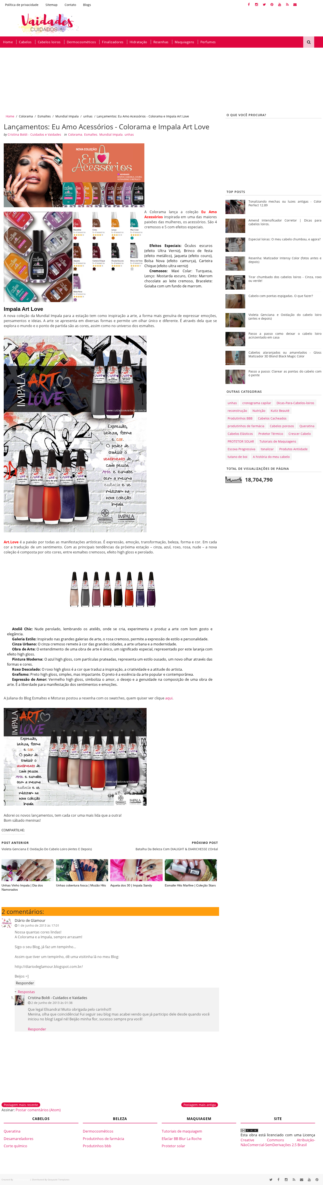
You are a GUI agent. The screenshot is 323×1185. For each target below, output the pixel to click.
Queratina (306, 426)
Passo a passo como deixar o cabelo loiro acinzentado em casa (285, 335)
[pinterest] (272, 4)
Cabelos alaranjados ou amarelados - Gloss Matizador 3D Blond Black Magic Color (285, 354)
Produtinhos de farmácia (103, 1138)
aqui (168, 698)
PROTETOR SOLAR (241, 441)
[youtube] (279, 4)
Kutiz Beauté (280, 411)
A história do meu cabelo (271, 457)
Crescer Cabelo (300, 434)
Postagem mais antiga (199, 1105)
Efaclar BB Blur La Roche (182, 1138)
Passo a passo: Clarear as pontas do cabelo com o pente (285, 373)
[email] (295, 4)
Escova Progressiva (241, 449)
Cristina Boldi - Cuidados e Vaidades (57, 997)
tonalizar (267, 449)
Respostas (26, 991)
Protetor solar (173, 1146)
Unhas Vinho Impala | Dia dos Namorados (22, 887)
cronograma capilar (256, 403)
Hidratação (138, 42)
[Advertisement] (132, 80)
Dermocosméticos (81, 42)
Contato (70, 5)
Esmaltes (44, 116)
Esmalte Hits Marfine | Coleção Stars (190, 885)
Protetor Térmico (270, 434)
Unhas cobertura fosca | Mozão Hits (81, 885)
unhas (88, 116)
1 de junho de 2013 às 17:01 (38, 925)
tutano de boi (237, 457)
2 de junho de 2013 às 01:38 (52, 1003)
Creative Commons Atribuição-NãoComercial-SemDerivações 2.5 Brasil (278, 1142)
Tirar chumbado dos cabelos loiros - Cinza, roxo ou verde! (285, 279)
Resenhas (161, 42)
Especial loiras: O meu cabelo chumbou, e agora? (285, 239)
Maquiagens (184, 42)
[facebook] (249, 4)
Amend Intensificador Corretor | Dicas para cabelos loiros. (285, 222)
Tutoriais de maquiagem (182, 1131)
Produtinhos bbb (97, 1146)
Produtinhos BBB (240, 418)
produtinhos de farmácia (246, 426)
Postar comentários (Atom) (38, 1110)
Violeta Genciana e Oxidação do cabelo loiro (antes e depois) (285, 317)
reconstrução (237, 411)
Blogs (87, 5)
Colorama (26, 116)
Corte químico (15, 1146)
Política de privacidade (21, 5)
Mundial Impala (67, 116)
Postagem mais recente (21, 1105)
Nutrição (258, 411)
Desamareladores (18, 1138)
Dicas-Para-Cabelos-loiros (295, 403)
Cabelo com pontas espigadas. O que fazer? (281, 296)
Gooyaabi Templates (58, 1179)
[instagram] (256, 4)
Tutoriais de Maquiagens (277, 441)
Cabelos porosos (282, 426)
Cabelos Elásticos (240, 434)
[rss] (287, 4)
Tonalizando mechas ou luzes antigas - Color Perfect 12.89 (285, 203)
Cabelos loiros (49, 42)
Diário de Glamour (30, 920)
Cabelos (25, 42)
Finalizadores (112, 42)
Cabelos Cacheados (272, 418)
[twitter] (264, 4)
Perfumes (208, 42)
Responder (25, 983)
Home (8, 42)
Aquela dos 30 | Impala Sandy (131, 885)
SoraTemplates (21, 1179)
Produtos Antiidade (293, 449)
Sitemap (51, 5)
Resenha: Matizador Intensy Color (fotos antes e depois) (285, 260)
